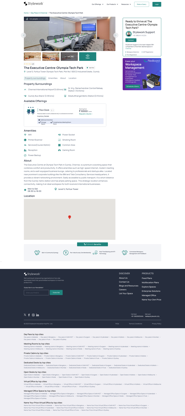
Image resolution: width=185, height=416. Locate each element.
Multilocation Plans (150, 282)
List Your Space (126, 293)
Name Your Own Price (151, 299)
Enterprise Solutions (151, 291)
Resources (125, 4)
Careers (122, 289)
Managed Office (149, 295)
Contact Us (124, 282)
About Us (123, 278)
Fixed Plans (147, 278)
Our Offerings (96, 4)
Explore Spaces (149, 286)
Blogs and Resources (128, 285)
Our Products (111, 4)
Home (26, 13)
